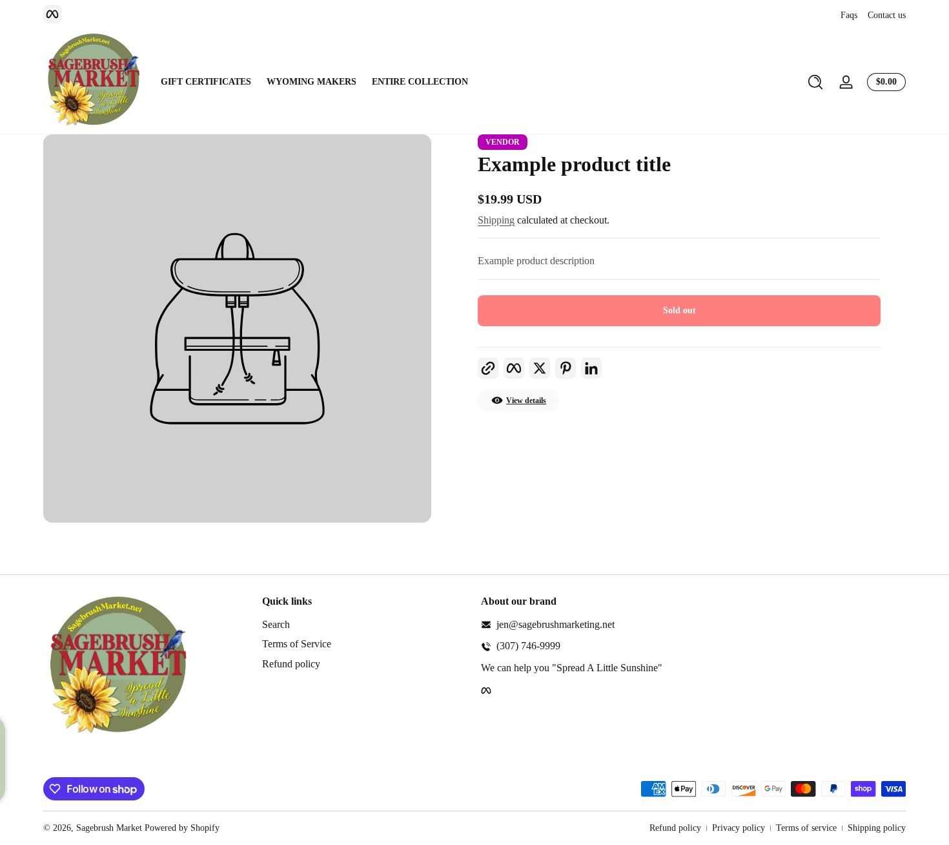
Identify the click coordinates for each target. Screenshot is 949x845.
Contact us (887, 15)
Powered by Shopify (182, 828)
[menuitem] (365, 625)
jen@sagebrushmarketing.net (555, 624)
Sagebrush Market (109, 828)
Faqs (849, 15)
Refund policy (291, 663)
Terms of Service (296, 643)
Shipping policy (877, 828)
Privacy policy (738, 828)
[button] (815, 82)
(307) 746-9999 (528, 645)
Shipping (496, 219)
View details (526, 400)
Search (276, 624)
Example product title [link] (574, 164)
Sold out (679, 310)
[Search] (815, 82)
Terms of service (806, 828)
